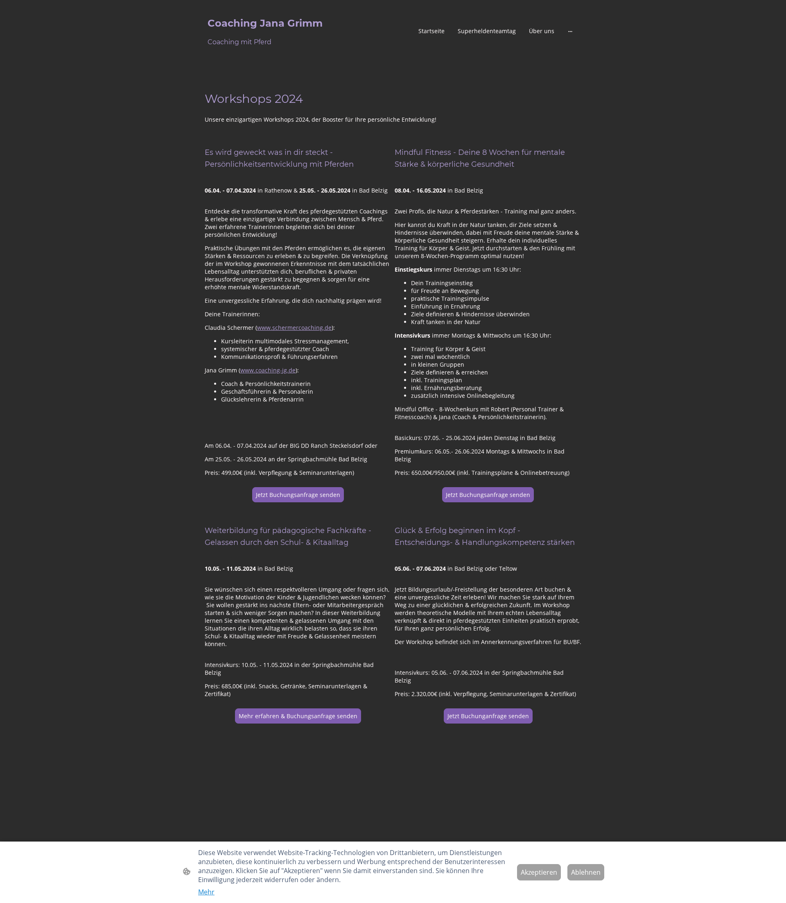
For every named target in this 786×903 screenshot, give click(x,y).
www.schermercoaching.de (294, 327)
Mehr (206, 891)
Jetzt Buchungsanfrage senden (298, 495)
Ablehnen (586, 872)
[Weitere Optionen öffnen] (570, 30)
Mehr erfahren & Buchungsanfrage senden (298, 716)
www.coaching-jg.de (268, 370)
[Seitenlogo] (266, 55)
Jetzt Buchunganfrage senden (488, 716)
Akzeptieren (539, 872)
